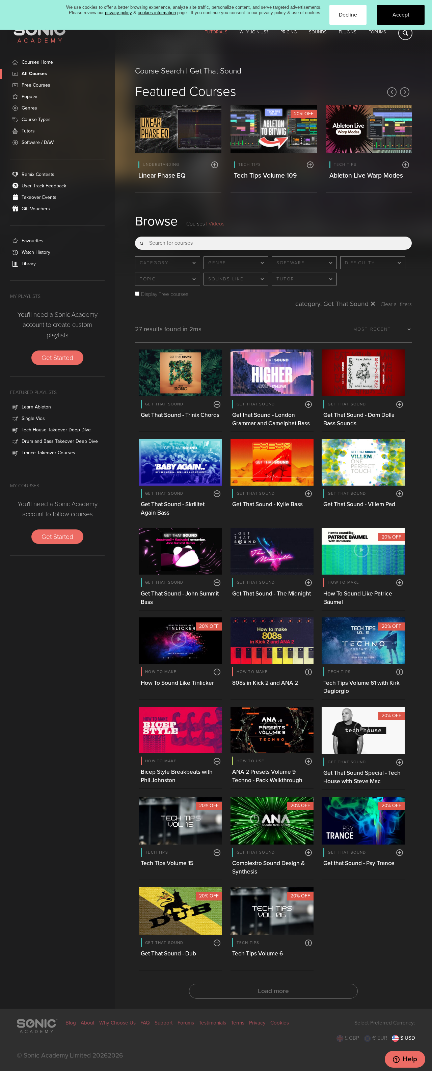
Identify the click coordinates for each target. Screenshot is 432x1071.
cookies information (157, 12)
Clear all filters (396, 304)
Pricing (288, 32)
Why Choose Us (117, 1023)
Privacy (257, 1023)
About (87, 1023)
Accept (401, 14)
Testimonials (212, 1023)
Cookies (279, 1023)
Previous (392, 92)
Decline (348, 14)
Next (404, 92)
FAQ (145, 1023)
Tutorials (216, 32)
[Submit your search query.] (141, 241)
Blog (70, 1023)
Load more (273, 991)
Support (164, 1023)
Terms (237, 1023)
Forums (377, 32)
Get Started (57, 358)
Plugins (347, 32)
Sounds (318, 32)
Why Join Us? (254, 32)
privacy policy (118, 12)
